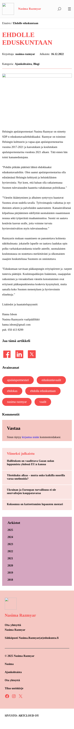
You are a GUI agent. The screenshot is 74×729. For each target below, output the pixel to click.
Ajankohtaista (23, 63)
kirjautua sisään (30, 437)
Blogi (36, 63)
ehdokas (12, 391)
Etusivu (6, 23)
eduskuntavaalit (51, 380)
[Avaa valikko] (69, 9)
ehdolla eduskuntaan (43, 391)
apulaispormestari (18, 380)
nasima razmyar (17, 401)
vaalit (42, 401)
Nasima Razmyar (29, 8)
